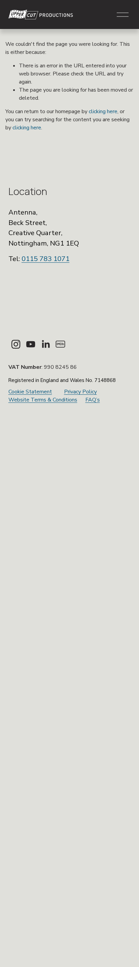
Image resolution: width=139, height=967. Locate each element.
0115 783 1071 (46, 258)
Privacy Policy (80, 391)
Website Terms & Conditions (42, 400)
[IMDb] (60, 344)
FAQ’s (92, 400)
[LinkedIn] (45, 344)
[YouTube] (30, 344)
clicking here (103, 111)
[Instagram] (16, 344)
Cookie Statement (30, 391)
